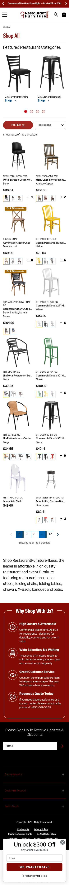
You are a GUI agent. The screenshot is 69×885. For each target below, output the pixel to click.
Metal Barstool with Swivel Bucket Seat (18, 180)
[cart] (64, 16)
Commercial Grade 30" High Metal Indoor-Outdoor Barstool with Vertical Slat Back (51, 376)
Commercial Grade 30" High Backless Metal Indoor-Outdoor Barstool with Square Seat (51, 438)
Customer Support (15, 790)
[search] (56, 14)
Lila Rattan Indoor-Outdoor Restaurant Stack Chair (18, 438)
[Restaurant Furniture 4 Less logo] (35, 15)
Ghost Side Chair (12, 501)
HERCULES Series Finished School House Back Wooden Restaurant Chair (51, 180)
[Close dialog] (62, 842)
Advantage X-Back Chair (16, 243)
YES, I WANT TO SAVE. (34, 867)
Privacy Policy (41, 830)
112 (50, 534)
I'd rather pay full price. (34, 875)
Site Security (23, 830)
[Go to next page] (58, 534)
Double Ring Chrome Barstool (51, 501)
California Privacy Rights (20, 834)
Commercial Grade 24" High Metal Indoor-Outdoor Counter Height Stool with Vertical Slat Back (51, 306)
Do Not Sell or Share (46, 834)
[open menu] (4, 14)
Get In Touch (12, 806)
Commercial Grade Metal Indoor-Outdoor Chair (51, 243)
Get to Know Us (13, 774)
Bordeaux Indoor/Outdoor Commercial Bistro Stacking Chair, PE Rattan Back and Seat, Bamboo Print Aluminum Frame (18, 309)
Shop (9, 100)
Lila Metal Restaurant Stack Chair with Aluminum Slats (18, 376)
